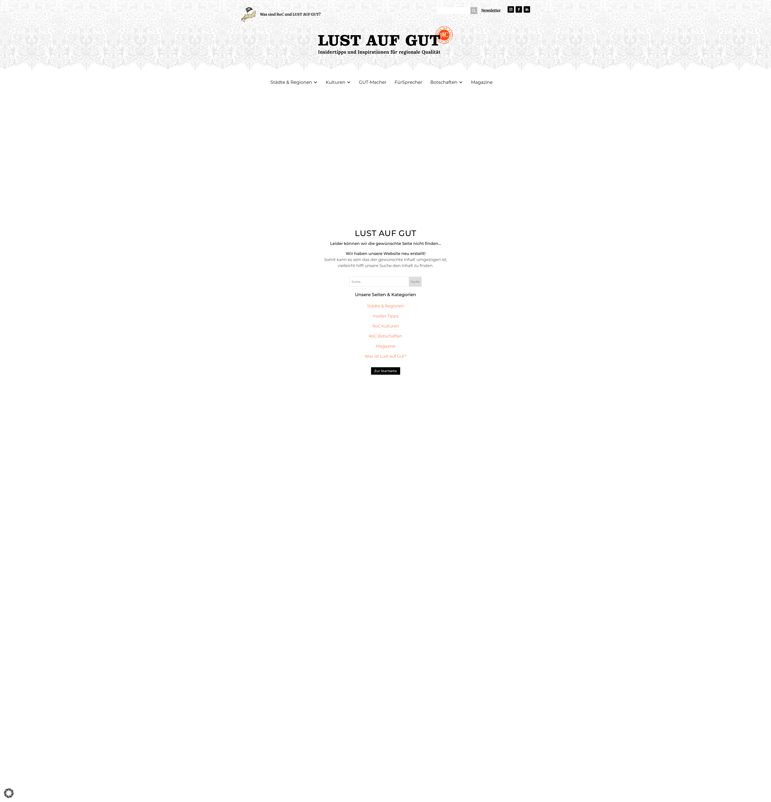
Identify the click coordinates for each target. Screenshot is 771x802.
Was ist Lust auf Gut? (385, 356)
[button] (9, 793)
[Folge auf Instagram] (511, 9)
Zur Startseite (385, 371)
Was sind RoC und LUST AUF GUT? (290, 14)
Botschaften (443, 82)
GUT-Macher (373, 82)
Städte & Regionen (291, 82)
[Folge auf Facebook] (519, 9)
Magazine (482, 82)
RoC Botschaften (385, 336)
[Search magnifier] (473, 10)
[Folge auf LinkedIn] (527, 9)
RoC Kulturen (385, 326)
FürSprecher (408, 82)
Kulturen (335, 82)
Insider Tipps (385, 316)
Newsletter (491, 10)
